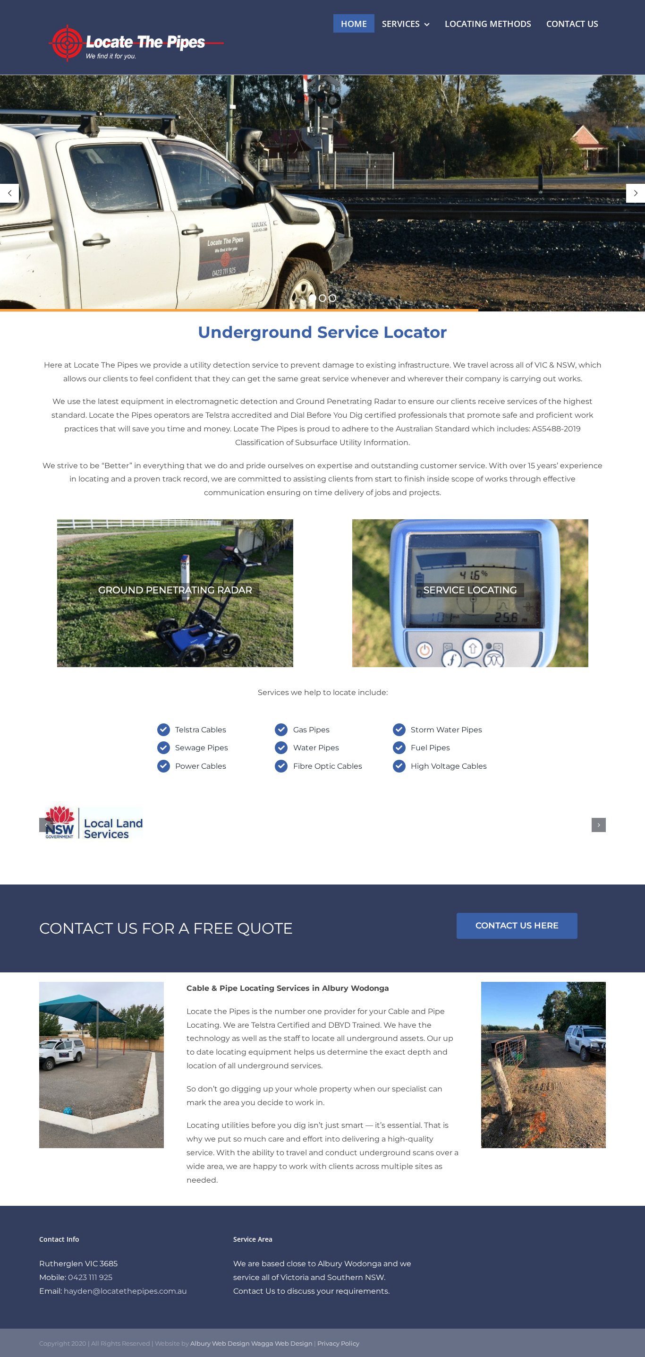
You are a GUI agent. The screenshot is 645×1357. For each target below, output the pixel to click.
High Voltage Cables (449, 766)
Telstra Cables (200, 729)
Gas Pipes (311, 729)
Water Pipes (316, 747)
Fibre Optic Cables (327, 766)
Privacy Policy (338, 1343)
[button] (46, 825)
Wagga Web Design (282, 1343)
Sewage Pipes (201, 747)
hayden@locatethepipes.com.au (125, 1291)
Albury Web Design (220, 1343)
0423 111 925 (90, 1277)
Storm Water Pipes (446, 729)
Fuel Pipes (430, 747)
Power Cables (200, 766)
